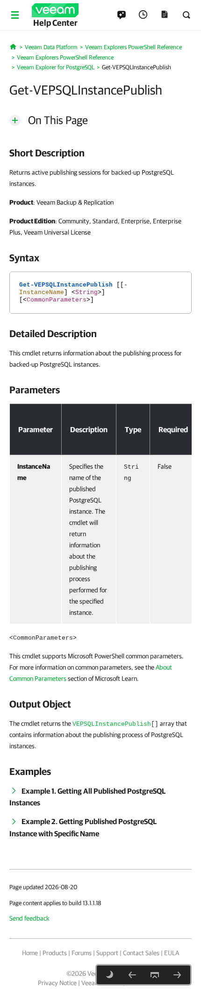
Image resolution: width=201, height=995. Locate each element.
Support (107, 953)
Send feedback (29, 918)
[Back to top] (154, 974)
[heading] (100, 152)
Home (30, 953)
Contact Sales (141, 953)
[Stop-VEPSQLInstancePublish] (177, 974)
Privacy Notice (57, 983)
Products (55, 953)
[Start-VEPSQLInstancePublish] (132, 974)
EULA (171, 953)
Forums (82, 953)
